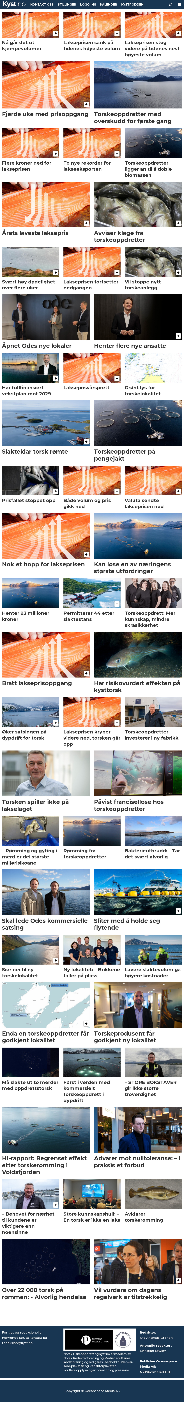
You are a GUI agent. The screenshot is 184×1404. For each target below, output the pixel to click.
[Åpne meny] (179, 4)
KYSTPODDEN (132, 4)
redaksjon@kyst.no (17, 1343)
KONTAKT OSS (42, 4)
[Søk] (170, 4)
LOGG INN (88, 4)
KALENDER (108, 4)
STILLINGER (67, 4)
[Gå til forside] (14, 4)
